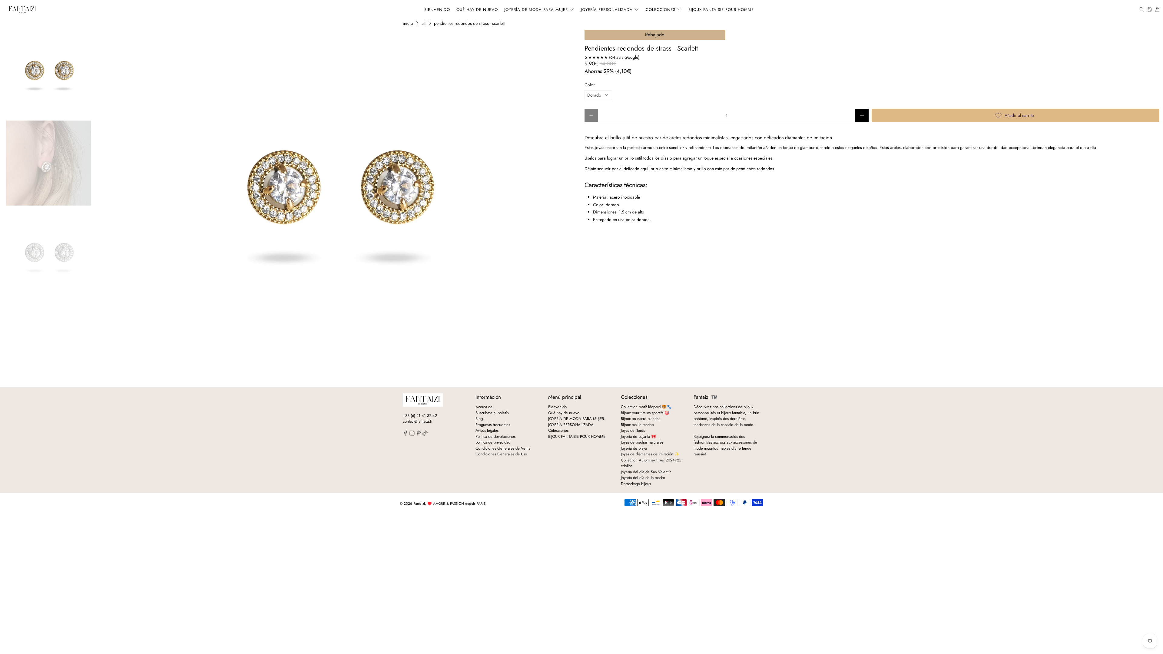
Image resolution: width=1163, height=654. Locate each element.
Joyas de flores (633, 430)
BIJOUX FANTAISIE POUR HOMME (721, 9)
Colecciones (660, 9)
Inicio (408, 23)
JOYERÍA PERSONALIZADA (607, 9)
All (424, 23)
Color (590, 85)
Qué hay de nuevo (477, 9)
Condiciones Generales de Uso (501, 454)
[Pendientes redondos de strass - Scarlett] (338, 193)
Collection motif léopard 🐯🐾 (646, 407)
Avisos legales (487, 430)
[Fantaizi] (22, 9)
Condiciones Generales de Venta (502, 448)
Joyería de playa (634, 448)
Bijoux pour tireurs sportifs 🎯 (645, 413)
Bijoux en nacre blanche (641, 418)
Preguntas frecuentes (492, 425)
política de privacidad (492, 442)
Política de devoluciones (495, 436)
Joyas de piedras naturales (642, 442)
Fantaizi (419, 503)
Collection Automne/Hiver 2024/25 (651, 460)
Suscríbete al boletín (492, 413)
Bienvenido (437, 9)
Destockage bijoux (636, 484)
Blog (479, 418)
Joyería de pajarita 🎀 (638, 436)
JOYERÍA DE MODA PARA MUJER (536, 9)
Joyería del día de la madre (643, 478)
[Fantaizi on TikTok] (425, 434)
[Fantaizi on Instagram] (412, 434)
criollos (626, 466)
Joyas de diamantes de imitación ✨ (650, 454)
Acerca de (483, 407)
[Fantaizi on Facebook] (405, 434)
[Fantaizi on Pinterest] (418, 434)
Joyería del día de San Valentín (646, 472)
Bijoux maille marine (637, 425)
